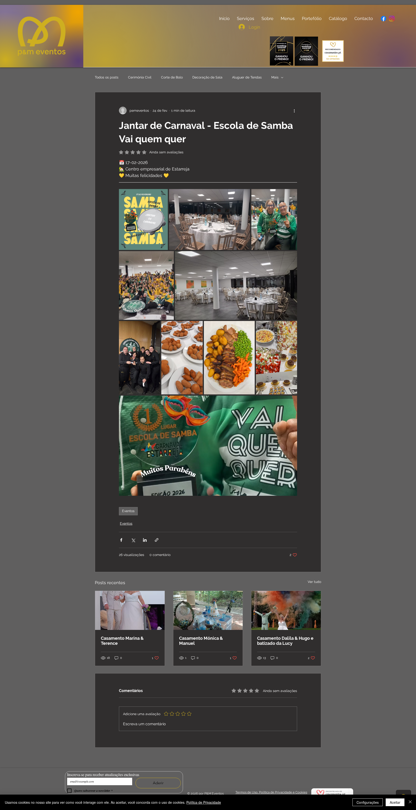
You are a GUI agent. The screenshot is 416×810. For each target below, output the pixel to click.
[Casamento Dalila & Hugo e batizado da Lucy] (286, 610)
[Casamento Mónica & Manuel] (208, 610)
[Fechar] (410, 802)
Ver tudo (314, 582)
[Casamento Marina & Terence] (130, 610)
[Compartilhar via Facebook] (121, 540)
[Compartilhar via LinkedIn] (145, 540)
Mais (275, 77)
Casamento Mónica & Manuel (201, 641)
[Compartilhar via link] (156, 540)
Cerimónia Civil (139, 77)
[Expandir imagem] (143, 219)
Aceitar (395, 802)
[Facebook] (383, 18)
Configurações (368, 802)
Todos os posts (106, 77)
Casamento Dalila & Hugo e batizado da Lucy (285, 641)
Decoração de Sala (207, 77)
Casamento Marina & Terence (122, 641)
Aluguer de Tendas (247, 77)
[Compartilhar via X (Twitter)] (133, 540)
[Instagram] (391, 18)
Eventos (128, 511)
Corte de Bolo (172, 77)
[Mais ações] (294, 110)
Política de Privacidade (203, 802)
